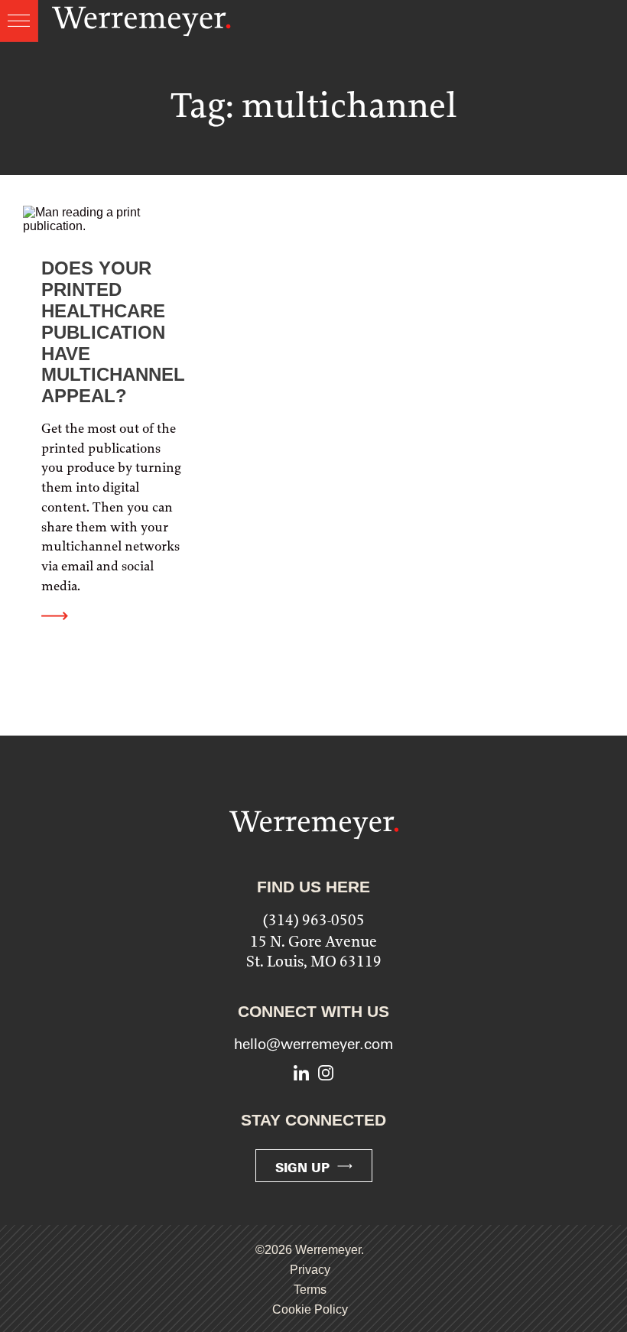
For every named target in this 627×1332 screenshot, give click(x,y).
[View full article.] (112, 428)
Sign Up (302, 1167)
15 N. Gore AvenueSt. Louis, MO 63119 (314, 951)
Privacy (310, 1269)
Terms (310, 1289)
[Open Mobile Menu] (19, 21)
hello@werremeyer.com (313, 1044)
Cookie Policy (310, 1309)
